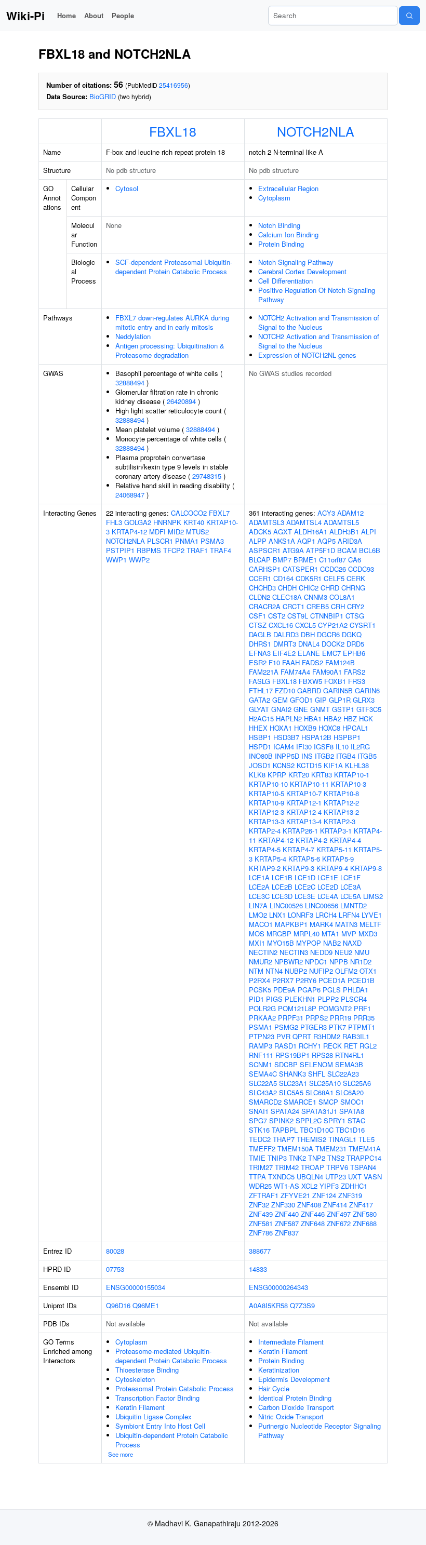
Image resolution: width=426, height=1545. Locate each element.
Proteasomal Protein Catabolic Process (174, 1388)
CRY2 (355, 606)
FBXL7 (219, 513)
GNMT (320, 709)
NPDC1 (316, 961)
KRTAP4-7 (298, 849)
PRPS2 (316, 1018)
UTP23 (335, 1176)
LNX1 (277, 915)
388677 (260, 1251)
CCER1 (260, 578)
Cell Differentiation (285, 281)
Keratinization (278, 1370)
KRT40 (193, 522)
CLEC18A (287, 597)
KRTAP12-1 (304, 803)
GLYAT (259, 709)
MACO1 (261, 924)
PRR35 (364, 1018)
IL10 (342, 746)
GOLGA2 (137, 522)
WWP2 (139, 560)
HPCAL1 (355, 728)
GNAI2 (281, 709)
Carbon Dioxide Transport (296, 1407)
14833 (258, 1269)
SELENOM (316, 1064)
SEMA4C (263, 1074)
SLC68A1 (319, 1092)
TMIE (257, 1158)
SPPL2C (309, 1120)
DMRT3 (284, 644)
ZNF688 (365, 1223)
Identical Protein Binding (294, 1398)
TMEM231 (331, 1148)
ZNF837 (287, 1233)
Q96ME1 (145, 1305)
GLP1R (340, 700)
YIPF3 (329, 1186)
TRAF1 (197, 550)
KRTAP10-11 (309, 784)
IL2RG (360, 746)
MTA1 (330, 933)
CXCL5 (305, 625)
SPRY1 (334, 1120)
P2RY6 (306, 980)
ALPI (368, 531)
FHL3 (114, 522)
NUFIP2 (321, 971)
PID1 (256, 999)
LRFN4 (349, 915)
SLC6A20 (350, 1092)
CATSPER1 (300, 569)
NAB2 (332, 943)
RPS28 (322, 1055)
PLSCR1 (160, 541)
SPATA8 (351, 1111)
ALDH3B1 (344, 531)
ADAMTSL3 (266, 522)
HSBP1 (260, 737)
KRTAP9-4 (332, 868)
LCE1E (327, 877)
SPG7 (258, 1120)
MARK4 (321, 924)
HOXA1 (281, 728)
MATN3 (346, 924)
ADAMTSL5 (341, 522)
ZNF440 (287, 1214)
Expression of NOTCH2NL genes (307, 355)
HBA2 (332, 718)
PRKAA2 (262, 1018)
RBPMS (149, 550)
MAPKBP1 (291, 924)
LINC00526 (286, 905)
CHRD (330, 588)
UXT (355, 1176)
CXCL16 (281, 625)
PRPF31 (290, 1018)
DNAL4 (309, 644)
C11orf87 (332, 560)
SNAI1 (259, 1111)
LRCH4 (326, 915)
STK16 (259, 1130)
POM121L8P (297, 1008)
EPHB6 (354, 653)
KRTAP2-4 (265, 831)
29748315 (206, 476)
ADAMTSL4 (304, 522)
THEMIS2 (311, 1139)
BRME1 (305, 560)
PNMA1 (186, 541)
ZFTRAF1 (263, 1195)
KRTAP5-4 (270, 859)
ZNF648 (313, 1223)
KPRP (277, 775)
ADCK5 (260, 531)
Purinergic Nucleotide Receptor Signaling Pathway (319, 1430)
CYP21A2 (333, 625)
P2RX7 (283, 980)
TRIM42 (287, 1167)
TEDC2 (260, 1139)
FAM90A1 (327, 672)
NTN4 (274, 971)
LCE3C (259, 896)
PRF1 (362, 1008)
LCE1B (282, 877)
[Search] (409, 15)
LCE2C (305, 887)
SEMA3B (349, 1064)
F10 (274, 662)
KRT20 (298, 775)
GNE (301, 709)
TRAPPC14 (364, 1158)
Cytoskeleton (135, 1379)
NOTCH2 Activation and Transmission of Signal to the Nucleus (318, 322)
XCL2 (309, 1186)
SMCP (328, 1102)
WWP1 (116, 560)
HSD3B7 (286, 737)
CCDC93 (361, 569)
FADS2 (312, 662)
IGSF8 (324, 746)
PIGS (274, 999)
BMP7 (282, 560)
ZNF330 (283, 1205)
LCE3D (282, 896)
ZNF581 (261, 1223)
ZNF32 (259, 1205)
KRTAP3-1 (336, 831)
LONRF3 (300, 915)
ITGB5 (367, 756)
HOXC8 (329, 728)
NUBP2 (296, 971)
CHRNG (353, 588)
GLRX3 (364, 700)
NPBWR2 (288, 961)
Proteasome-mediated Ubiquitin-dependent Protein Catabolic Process (171, 1355)
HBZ (350, 718)
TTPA (257, 1176)
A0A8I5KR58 (268, 1305)
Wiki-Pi (25, 15)
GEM (280, 700)
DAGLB (260, 634)
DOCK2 (333, 644)
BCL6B (369, 550)
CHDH (287, 588)
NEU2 (343, 952)
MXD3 (367, 933)
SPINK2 (281, 1120)
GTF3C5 (368, 709)
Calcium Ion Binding (288, 234)
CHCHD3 (262, 588)
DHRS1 (260, 644)
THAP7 (284, 1139)
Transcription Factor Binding (157, 1398)
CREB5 (318, 606)
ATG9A (293, 550)
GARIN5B (338, 690)
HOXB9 (305, 728)
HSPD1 (260, 746)
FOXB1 (335, 681)
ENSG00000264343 (278, 1287)
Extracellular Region (288, 188)
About (93, 15)
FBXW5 (310, 681)
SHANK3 (292, 1074)
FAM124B (340, 662)
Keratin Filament (140, 1407)
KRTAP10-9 (266, 803)
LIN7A (258, 905)
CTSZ (258, 625)
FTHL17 (261, 690)
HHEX (258, 728)
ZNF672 (339, 1223)
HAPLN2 (289, 718)
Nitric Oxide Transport (291, 1416)
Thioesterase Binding (147, 1370)
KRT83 (321, 775)
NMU (361, 952)
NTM (256, 971)
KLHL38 (357, 765)
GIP (321, 700)
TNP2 (316, 1158)
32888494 (129, 382)
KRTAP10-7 (304, 793)
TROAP (312, 1167)
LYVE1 (372, 915)
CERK (356, 578)
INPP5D (287, 756)
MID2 (176, 531)
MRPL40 (307, 933)
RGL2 (368, 1046)
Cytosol (126, 188)
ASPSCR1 (265, 550)
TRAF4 (220, 550)
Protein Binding (281, 244)
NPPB (338, 961)
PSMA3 (212, 541)
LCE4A (327, 896)
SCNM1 (260, 1064)
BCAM (347, 550)
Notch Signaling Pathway (296, 262)
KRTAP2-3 (339, 821)
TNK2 (297, 1158)
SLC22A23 (343, 1074)
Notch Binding (279, 225)
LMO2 (258, 915)
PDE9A (284, 990)
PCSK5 (260, 990)
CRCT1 (293, 606)
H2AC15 (261, 718)
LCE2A (259, 887)
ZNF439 (261, 1214)
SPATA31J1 (319, 1111)
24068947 (129, 495)
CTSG (354, 616)
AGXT (282, 531)
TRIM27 (261, 1167)
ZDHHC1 (354, 1186)
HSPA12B (316, 737)
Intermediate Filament (291, 1342)
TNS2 (335, 1158)
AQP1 (306, 541)
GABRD (309, 690)
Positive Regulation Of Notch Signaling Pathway (316, 294)
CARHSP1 (265, 569)
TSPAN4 (363, 1167)
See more (120, 1454)
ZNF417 (361, 1205)
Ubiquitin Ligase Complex (153, 1416)
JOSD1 (260, 765)
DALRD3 (286, 634)
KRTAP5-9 (338, 859)
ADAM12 (350, 513)
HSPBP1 (347, 737)
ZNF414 (335, 1205)
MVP (348, 933)
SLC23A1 (293, 1083)
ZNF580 (365, 1214)
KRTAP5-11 (334, 849)
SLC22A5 (263, 1083)
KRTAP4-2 (311, 840)
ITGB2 (324, 756)
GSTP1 (343, 709)
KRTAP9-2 (265, 868)
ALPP (258, 541)
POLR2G (262, 1008)
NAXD (352, 943)
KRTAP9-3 (298, 868)
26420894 (181, 401)
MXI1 (257, 943)
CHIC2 (308, 588)
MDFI (157, 531)
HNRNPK (167, 522)
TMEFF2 (262, 1148)
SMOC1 (352, 1102)
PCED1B (361, 980)
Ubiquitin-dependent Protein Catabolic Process (171, 1439)
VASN (373, 1176)
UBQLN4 (310, 1176)
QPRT (301, 1036)
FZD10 (285, 690)
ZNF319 (350, 1195)
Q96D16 (118, 1305)
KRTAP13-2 (341, 812)
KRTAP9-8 (366, 868)
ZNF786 (261, 1233)
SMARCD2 (265, 1102)
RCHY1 (310, 1046)
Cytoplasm (274, 198)
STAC (356, 1120)
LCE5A (350, 896)
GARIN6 (367, 690)
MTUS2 (197, 531)
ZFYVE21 (295, 1195)
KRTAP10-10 (268, 784)
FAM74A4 (295, 672)
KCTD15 (309, 765)
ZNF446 (313, 1214)
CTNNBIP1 (326, 616)
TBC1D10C (317, 1130)
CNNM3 (315, 597)
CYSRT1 (363, 625)
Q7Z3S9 (302, 1305)
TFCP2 (173, 550)
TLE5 (366, 1139)
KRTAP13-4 (304, 821)
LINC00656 (321, 905)
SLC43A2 (263, 1092)
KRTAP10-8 (341, 793)
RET (350, 1046)
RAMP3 (260, 1046)
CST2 (276, 616)
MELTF (370, 924)
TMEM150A (295, 1148)
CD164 (283, 578)
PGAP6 (309, 990)
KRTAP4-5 (265, 849)
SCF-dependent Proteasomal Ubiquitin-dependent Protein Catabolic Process (173, 266)
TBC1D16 (350, 1130)
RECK (332, 1046)
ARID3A (350, 541)
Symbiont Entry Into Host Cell (160, 1426)
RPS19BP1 (292, 1055)
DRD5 (355, 644)
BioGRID (102, 96)
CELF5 (334, 578)
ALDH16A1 (310, 531)
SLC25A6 (357, 1083)
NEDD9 (321, 952)
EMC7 (331, 653)
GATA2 (259, 700)
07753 (115, 1269)
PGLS (332, 990)
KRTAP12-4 (304, 812)
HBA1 (313, 718)
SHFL (316, 1074)
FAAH (291, 662)
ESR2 (258, 662)
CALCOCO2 (189, 513)
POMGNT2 (335, 1008)
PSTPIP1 (120, 550)
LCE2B (282, 887)
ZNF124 (324, 1195)
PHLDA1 (355, 990)
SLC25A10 (325, 1083)
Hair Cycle (273, 1388)
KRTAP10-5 (266, 793)
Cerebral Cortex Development (302, 271)
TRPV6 (337, 1167)
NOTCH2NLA (315, 131)
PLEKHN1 (300, 999)
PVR (283, 1036)
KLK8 (257, 775)
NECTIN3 (293, 952)
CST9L (297, 616)
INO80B (261, 756)
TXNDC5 (281, 1176)
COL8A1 (342, 597)
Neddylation (133, 336)
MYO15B (280, 943)
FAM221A (263, 672)
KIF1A (333, 765)
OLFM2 (346, 971)
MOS (256, 933)
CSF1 (257, 616)
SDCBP (286, 1064)
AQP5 (326, 541)
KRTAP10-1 (351, 775)
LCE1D (305, 877)
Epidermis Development (294, 1379)
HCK (366, 718)
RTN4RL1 (349, 1055)
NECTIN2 (263, 952)
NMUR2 (260, 961)
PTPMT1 (361, 1027)
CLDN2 (259, 597)
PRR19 (340, 1018)
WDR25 (260, 1186)
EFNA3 (260, 653)
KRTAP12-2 (341, 803)
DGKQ (352, 634)
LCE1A (259, 877)
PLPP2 (328, 999)
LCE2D (327, 887)
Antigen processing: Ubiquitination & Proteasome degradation (169, 350)
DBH (308, 634)
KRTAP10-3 (348, 784)
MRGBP (279, 933)
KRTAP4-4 (345, 840)
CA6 (354, 560)
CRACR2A (265, 606)
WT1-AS (286, 1186)
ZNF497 (339, 1214)
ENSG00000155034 (135, 1287)
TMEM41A (365, 1148)
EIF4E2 (284, 653)
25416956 (173, 84)
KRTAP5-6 (304, 859)
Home (66, 15)
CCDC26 (333, 569)
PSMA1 (260, 1027)
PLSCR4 (354, 999)
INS (307, 756)
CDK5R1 (309, 578)
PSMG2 (286, 1027)
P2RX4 (259, 980)
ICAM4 (283, 746)
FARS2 (354, 672)
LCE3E (305, 896)
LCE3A (350, 887)
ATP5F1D (320, 550)
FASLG (259, 681)
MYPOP (308, 943)
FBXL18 (172, 131)
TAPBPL (285, 1130)
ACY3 (326, 513)
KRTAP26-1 (300, 831)
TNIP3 (277, 1158)
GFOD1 (301, 700)
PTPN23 (261, 1036)
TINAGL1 (342, 1139)
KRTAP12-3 (266, 812)
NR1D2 (360, 961)
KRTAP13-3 (266, 821)
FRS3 (356, 681)
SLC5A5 (291, 1092)
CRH (338, 606)
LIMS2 (373, 896)
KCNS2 (284, 765)
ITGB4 (345, 756)
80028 (115, 1251)
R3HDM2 (326, 1036)
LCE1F (350, 877)
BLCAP (260, 560)
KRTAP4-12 (129, 531)
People (123, 15)
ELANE (309, 653)
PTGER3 (313, 1027)
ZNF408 (309, 1205)
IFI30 (304, 746)
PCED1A (331, 980)
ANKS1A (282, 541)
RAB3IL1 (355, 1036)
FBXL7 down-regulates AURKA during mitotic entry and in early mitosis (172, 322)
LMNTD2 (353, 905)
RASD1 (285, 1046)
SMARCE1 (300, 1102)
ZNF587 (287, 1223)
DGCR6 (328, 634)
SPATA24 (285, 1111)
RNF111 (261, 1055)
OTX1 (368, 971)
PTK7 (337, 1027)
